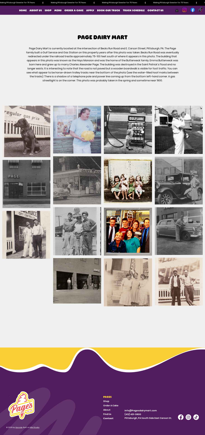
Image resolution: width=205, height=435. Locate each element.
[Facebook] (193, 10)
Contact (108, 418)
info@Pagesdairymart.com (141, 410)
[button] (90, 10)
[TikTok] (201, 10)
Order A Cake (110, 405)
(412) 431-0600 (133, 414)
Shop (106, 401)
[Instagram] (184, 10)
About (106, 409)
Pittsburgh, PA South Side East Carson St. (148, 418)
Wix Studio (34, 427)
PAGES (107, 397)
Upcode (18, 427)
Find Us (107, 414)
